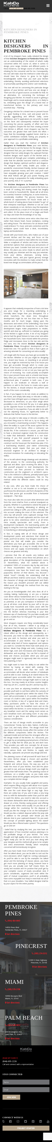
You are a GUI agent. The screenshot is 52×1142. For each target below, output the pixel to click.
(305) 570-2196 (13, 989)
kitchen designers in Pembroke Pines (26, 301)
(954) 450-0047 (13, 920)
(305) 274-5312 (40, 953)
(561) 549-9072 (13, 1025)
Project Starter (26, 1128)
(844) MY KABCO (10, 1058)
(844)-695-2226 (10, 1061)
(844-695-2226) (19, 8)
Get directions (13, 933)
